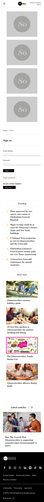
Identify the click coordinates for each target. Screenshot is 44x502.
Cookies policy (7, 488)
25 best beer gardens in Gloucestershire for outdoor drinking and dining (20, 330)
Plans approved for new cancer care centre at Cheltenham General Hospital (21, 215)
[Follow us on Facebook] (4, 467)
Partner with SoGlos (23, 475)
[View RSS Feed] (40, 467)
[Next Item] (31, 407)
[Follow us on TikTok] (35, 467)
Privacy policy (18, 488)
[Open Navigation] (4, 3)
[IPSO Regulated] (10, 458)
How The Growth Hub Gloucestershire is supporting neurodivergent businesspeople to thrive (21, 441)
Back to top (7, 498)
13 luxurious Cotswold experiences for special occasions (21, 262)
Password (6, 160)
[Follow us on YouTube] (30, 467)
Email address (8, 151)
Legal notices (28, 488)
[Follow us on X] (19, 467)
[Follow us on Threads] (9, 467)
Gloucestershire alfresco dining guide (22, 384)
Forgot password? (9, 177)
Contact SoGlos (8, 475)
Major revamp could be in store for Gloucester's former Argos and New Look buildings (23, 228)
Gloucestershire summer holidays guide (18, 301)
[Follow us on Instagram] (14, 467)
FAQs (34, 475)
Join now (8, 187)
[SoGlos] (22, 4)
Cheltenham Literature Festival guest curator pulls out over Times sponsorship (23, 251)
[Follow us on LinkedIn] (25, 467)
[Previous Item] (28, 407)
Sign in (39, 4)
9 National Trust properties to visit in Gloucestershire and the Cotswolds (23, 241)
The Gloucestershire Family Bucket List (20, 357)
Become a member (35, 2)
